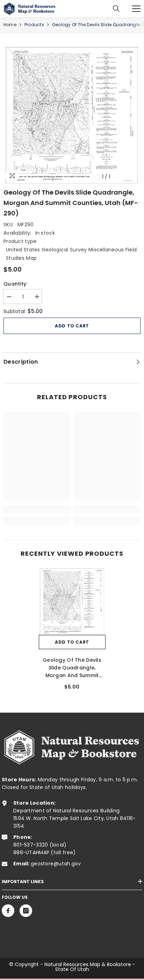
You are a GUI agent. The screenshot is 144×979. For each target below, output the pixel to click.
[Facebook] (8, 910)
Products (34, 25)
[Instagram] (26, 910)
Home (9, 25)
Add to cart (72, 326)
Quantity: (15, 283)
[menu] (136, 9)
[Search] (116, 9)
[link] (36, 509)
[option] (72, 115)
